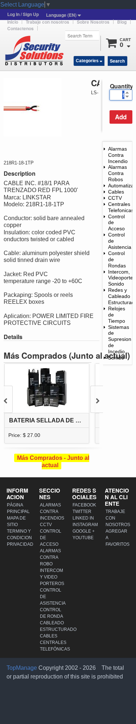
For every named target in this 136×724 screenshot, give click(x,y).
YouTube (83, 537)
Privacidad (19, 544)
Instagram (85, 524)
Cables (116, 192)
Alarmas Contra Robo (50, 557)
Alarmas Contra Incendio (118, 155)
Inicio (12, 22)
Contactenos (20, 28)
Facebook (84, 505)
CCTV (115, 198)
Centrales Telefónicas (52, 646)
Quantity (121, 86)
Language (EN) (62, 15)
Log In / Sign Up (23, 14)
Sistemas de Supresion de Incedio (119, 339)
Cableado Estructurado (52, 626)
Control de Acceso (50, 538)
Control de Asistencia (52, 597)
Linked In (83, 518)
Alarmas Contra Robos (117, 173)
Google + (84, 531)
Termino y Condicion (19, 534)
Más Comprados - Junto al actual (53, 461)
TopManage (22, 668)
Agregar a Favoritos (117, 538)
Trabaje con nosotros (47, 22)
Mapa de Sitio (16, 521)
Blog (122, 22)
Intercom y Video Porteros (52, 577)
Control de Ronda (51, 613)
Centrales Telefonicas (121, 207)
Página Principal (18, 508)
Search (117, 60)
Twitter (82, 511)
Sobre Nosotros (93, 22)
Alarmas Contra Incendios (52, 511)
